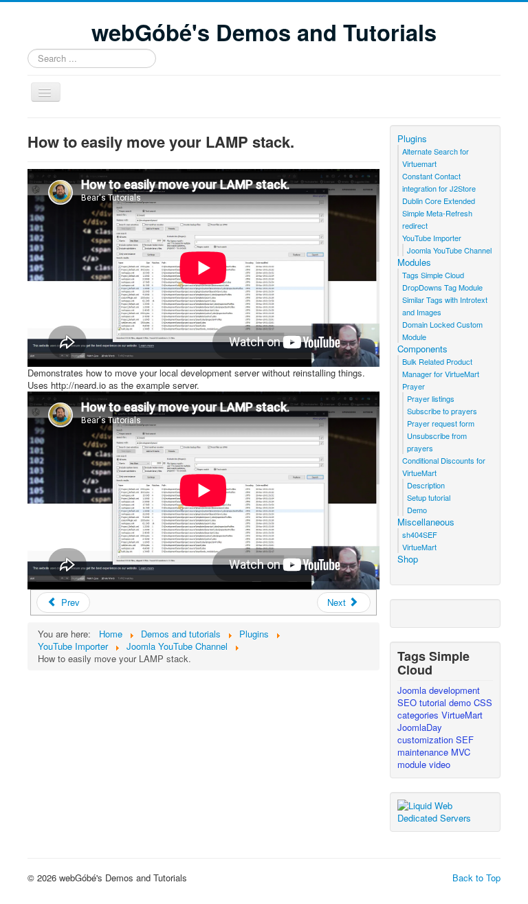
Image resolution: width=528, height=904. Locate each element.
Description (426, 484)
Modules (414, 262)
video (439, 764)
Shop (407, 559)
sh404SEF (419, 534)
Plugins (412, 139)
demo (461, 702)
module (413, 764)
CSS (483, 702)
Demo (417, 509)
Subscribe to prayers (442, 410)
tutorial (434, 702)
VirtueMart (419, 546)
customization (426, 739)
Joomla (413, 690)
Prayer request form (440, 423)
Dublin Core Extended (438, 200)
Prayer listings (430, 398)
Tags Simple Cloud (433, 274)
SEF (465, 739)
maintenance (424, 751)
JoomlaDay (419, 727)
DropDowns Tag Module (442, 287)
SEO (408, 702)
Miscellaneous (425, 522)
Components (422, 349)
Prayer (413, 386)
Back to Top (476, 877)
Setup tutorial (428, 497)
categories (419, 714)
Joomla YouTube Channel (449, 250)
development (454, 690)
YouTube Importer (431, 237)
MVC (460, 751)
